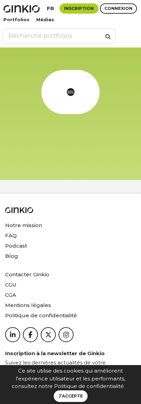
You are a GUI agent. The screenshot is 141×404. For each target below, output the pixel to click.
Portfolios (16, 19)
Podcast (16, 245)
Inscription (79, 8)
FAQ (11, 235)
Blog (11, 256)
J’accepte (71, 396)
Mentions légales (28, 305)
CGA (10, 295)
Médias (45, 19)
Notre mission (23, 225)
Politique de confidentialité (89, 386)
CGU (10, 284)
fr (50, 8)
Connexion (118, 8)
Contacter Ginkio (27, 274)
